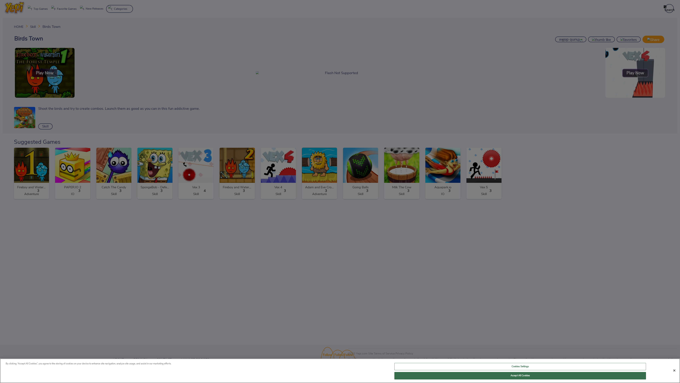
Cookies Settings (520, 366)
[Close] (674, 370)
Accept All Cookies (520, 375)
